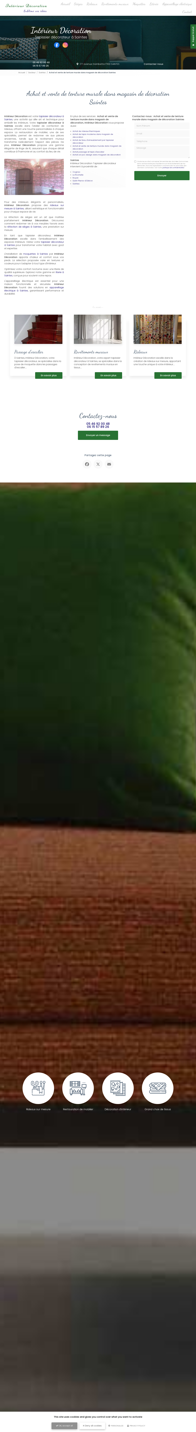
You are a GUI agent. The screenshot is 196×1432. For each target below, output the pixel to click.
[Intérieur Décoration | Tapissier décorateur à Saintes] (25, 7)
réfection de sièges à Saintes (24, 226)
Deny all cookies (93, 1425)
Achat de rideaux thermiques (86, 131)
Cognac (76, 172)
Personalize (117, 1425)
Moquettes (139, 4)
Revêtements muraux (115, 4)
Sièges (78, 4)
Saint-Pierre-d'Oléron (83, 180)
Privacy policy (137, 1425)
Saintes (42, 72)
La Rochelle (78, 175)
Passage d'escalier (28, 352)
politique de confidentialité (173, 167)
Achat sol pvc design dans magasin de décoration (97, 155)
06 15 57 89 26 (41, 65)
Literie (154, 4)
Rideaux (92, 4)
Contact (187, 11)
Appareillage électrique (177, 4)
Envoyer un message (98, 435)
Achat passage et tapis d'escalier (88, 152)
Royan (75, 178)
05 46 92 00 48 (41, 62)
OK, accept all (65, 1425)
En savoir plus (49, 375)
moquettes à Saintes (35, 254)
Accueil (65, 4)
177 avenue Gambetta (99, 64)
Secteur (32, 72)
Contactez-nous (153, 64)
